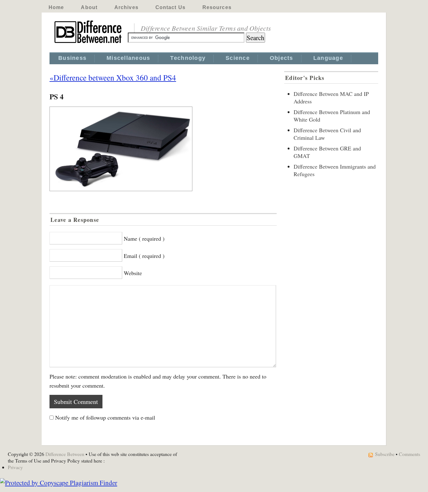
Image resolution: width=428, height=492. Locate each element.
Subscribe (384, 454)
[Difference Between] (89, 43)
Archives (126, 7)
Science (238, 58)
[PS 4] (163, 149)
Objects (281, 58)
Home (56, 7)
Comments (409, 454)
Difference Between (64, 454)
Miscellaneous (128, 58)
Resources (217, 7)
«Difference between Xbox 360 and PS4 (113, 77)
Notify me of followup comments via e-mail (105, 417)
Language (328, 58)
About (89, 7)
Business (72, 58)
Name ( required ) (144, 238)
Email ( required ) (144, 255)
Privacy (15, 467)
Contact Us (170, 7)
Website (133, 273)
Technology (188, 58)
